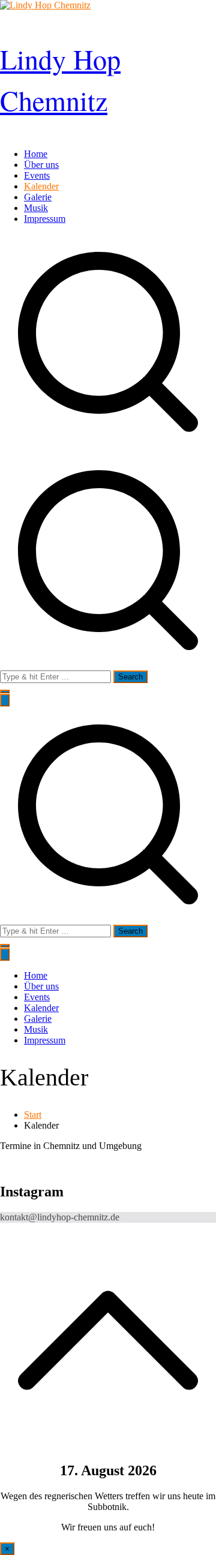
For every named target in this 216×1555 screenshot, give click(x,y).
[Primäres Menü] (5, 700)
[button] (5, 691)
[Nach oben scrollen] (108, 1445)
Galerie (38, 197)
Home (35, 154)
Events (37, 175)
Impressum (44, 218)
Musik (36, 208)
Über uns (41, 165)
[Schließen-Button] (5, 954)
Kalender (41, 186)
